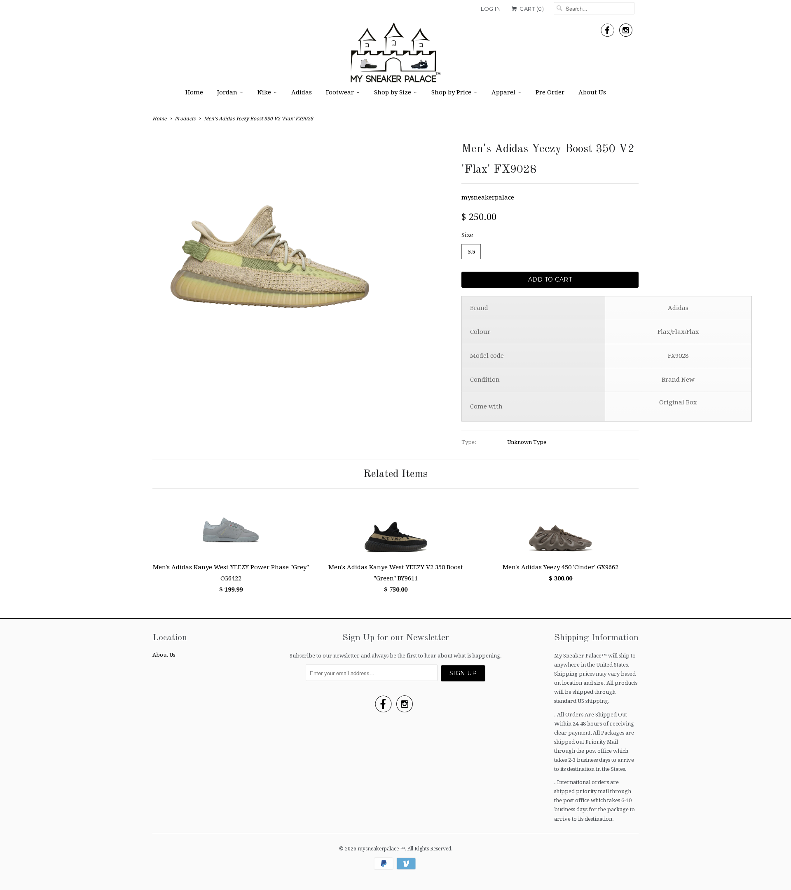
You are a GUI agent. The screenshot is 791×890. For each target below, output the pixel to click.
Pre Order (550, 92)
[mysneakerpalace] (395, 55)
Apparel (503, 92)
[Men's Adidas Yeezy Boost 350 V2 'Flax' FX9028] (269, 256)
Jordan (227, 92)
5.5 (471, 252)
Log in (491, 8)
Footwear (340, 92)
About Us (592, 92)
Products (185, 119)
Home (194, 92)
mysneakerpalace (487, 197)
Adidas (301, 92)
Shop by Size (392, 92)
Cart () (531, 8)
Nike (264, 92)
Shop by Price (451, 92)
